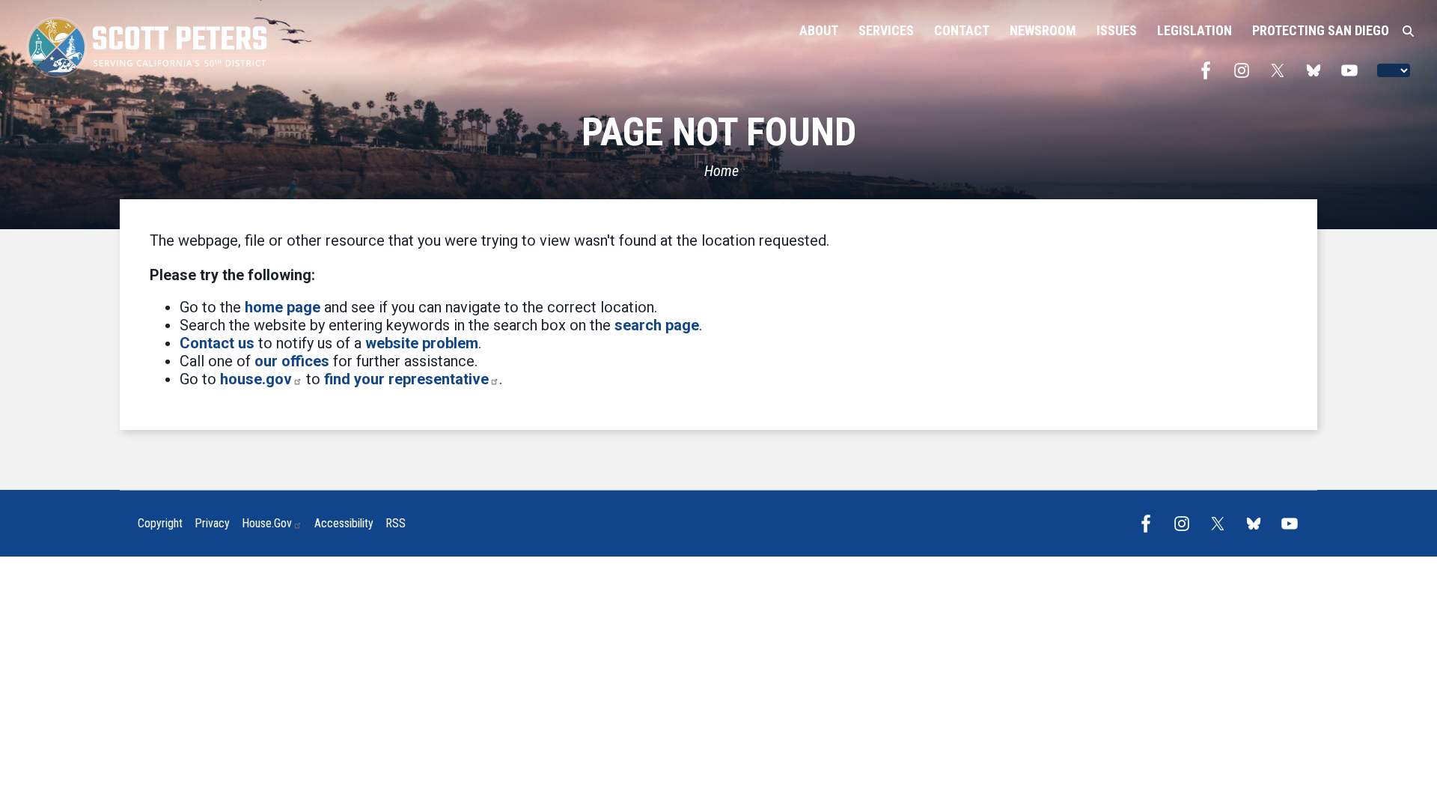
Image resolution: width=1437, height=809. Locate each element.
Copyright (160, 523)
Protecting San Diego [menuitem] (1320, 30)
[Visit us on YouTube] (1353, 70)
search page (656, 325)
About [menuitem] (818, 30)
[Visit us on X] (1281, 70)
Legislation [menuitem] (1194, 30)
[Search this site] (1408, 31)
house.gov (256, 379)
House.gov (267, 523)
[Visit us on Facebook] (1209, 70)
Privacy (212, 523)
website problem (421, 343)
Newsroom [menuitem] (1043, 30)
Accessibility (343, 523)
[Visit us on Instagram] (1245, 70)
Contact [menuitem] (961, 30)
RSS (395, 523)
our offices (291, 361)
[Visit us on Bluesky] (1317, 70)
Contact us (217, 343)
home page (282, 307)
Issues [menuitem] (1116, 30)
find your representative (406, 379)
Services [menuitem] (886, 30)
